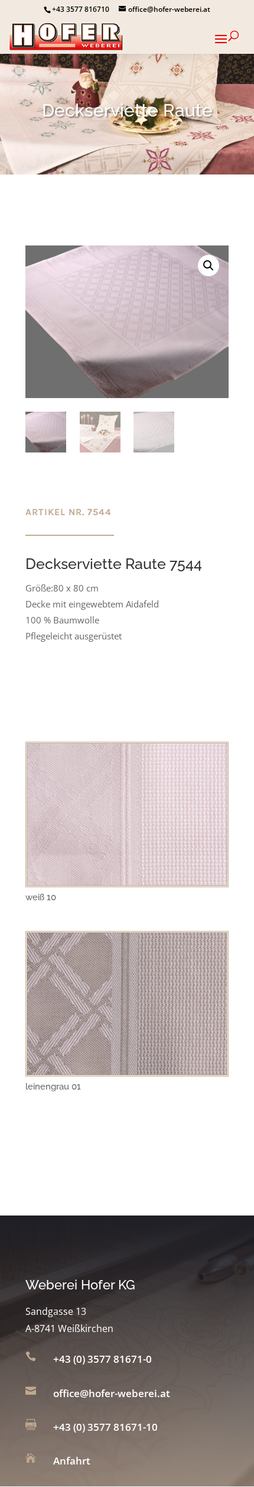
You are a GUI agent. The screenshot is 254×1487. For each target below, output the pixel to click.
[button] (208, 265)
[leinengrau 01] (127, 1071)
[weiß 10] (127, 881)
